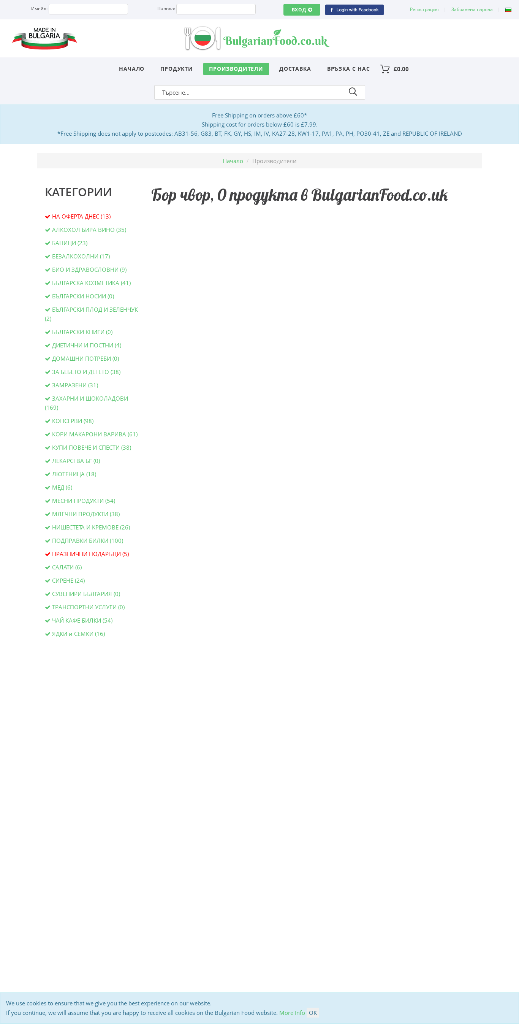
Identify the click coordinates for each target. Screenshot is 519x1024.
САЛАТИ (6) (67, 567)
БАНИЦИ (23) (69, 243)
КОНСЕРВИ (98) (72, 421)
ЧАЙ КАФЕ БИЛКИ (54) (82, 620)
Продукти (176, 68)
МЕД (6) (62, 487)
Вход (299, 9)
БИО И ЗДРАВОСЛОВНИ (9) (89, 269)
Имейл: (39, 8)
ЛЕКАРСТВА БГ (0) (76, 460)
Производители (236, 68)
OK (313, 1012)
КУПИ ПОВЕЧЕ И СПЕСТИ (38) (91, 447)
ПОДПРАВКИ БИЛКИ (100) (87, 540)
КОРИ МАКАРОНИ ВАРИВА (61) (95, 434)
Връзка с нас (348, 68)
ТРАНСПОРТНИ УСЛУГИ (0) (88, 607)
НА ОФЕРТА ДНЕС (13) (81, 216)
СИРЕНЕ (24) (68, 580)
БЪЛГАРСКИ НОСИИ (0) (83, 296)
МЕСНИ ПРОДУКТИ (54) (83, 500)
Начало (131, 68)
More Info (292, 1012)
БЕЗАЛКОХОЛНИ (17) (81, 256)
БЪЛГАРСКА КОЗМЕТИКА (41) (91, 283)
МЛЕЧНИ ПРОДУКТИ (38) (86, 514)
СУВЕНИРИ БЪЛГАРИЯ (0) (86, 594)
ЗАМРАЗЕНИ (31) (75, 385)
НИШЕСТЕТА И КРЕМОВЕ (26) (91, 527)
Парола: (166, 8)
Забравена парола (472, 9)
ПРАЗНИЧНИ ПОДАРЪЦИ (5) (90, 554)
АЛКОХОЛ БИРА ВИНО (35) (89, 229)
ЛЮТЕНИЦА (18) (74, 474)
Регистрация (424, 9)
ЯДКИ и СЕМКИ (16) (78, 633)
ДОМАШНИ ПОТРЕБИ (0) (85, 358)
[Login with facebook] (354, 9)
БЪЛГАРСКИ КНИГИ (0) (82, 332)
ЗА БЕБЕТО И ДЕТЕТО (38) (86, 372)
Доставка (295, 68)
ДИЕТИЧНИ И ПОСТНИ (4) (86, 345)
